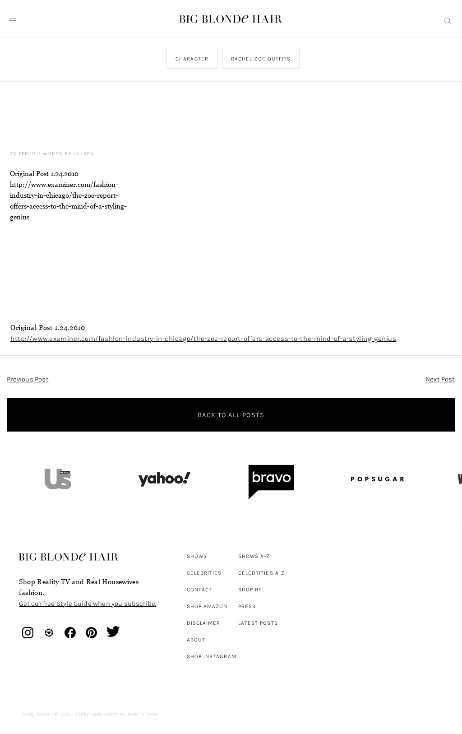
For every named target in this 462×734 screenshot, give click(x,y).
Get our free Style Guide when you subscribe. (87, 603)
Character (192, 59)
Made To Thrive (143, 714)
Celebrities (204, 573)
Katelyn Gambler (106, 714)
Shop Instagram (211, 656)
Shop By (250, 589)
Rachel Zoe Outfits (261, 59)
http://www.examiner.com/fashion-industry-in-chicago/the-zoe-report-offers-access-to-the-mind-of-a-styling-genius (203, 338)
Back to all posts (231, 415)
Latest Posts (258, 623)
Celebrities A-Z (261, 573)
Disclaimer (204, 623)
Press (247, 606)
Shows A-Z (254, 556)
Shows (197, 556)
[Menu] (12, 18)
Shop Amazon (207, 606)
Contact (200, 589)
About (196, 639)
